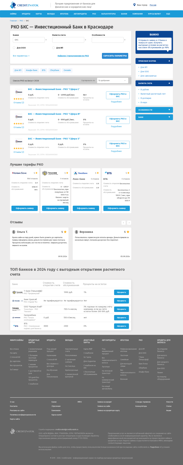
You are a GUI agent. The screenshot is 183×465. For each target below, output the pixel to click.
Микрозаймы (16, 340)
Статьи (168, 406)
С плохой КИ (15, 357)
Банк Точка (143, 364)
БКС (16, 40)
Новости (169, 402)
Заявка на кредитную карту (109, 411)
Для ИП (59, 48)
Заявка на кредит (105, 402)
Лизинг (160, 373)
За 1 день (87, 357)
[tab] (154, 61)
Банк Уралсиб (30, 299)
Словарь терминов (143, 402)
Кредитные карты (33, 341)
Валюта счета (59, 35)
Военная (124, 379)
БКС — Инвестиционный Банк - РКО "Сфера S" (54, 138)
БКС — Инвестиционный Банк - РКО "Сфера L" (53, 89)
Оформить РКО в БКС (117, 95)
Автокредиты (80, 14)
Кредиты (26, 14)
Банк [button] (140, 117)
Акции (168, 411)
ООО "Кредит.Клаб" (33, 307)
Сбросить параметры (115, 55)
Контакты (13, 406)
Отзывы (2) (19, 102)
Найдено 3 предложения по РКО (73, 56)
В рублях (145, 89)
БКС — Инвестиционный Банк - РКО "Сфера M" (54, 114)
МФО (80, 402)
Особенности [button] (145, 110)
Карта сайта (15, 419)
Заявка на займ (104, 406)
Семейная (124, 360)
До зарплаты (15, 361)
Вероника (86, 232)
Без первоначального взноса (109, 360)
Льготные (106, 367)
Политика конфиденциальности (23, 415)
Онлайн (67, 70)
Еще (168, 14)
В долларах (146, 98)
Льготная (124, 355)
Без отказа (14, 349)
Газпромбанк (30, 315)
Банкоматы (56, 411)
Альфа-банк (31, 70)
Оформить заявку (25, 208)
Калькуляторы (108, 14)
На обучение (52, 370)
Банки (124, 14)
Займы (13, 14)
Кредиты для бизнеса (163, 341)
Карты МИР (88, 349)
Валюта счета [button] (145, 83)
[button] (112, 80)
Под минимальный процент (107, 351)
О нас (12, 402)
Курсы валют (154, 14)
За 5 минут (14, 370)
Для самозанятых (149, 76)
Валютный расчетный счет (153, 94)
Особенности (98, 35)
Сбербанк (54, 70)
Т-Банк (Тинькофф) (33, 291)
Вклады (51, 14)
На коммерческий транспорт (108, 379)
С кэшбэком (88, 353)
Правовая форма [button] (147, 61)
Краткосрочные (71, 370)
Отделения (56, 406)
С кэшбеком (33, 384)
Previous (122, 222)
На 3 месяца (70, 366)
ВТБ (43, 70)
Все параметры (20, 56)
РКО (94, 14)
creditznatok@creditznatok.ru (66, 430)
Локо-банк (79, 179)
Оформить (121, 292)
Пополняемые (71, 355)
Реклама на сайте (17, 411)
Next (128, 222)
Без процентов (16, 365)
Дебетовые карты (89, 341)
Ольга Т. (22, 232)
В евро (144, 102)
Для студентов (90, 361)
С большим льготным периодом (32, 357)
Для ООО (21, 48)
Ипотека (64, 14)
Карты (39, 14)
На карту (13, 353)
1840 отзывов (32, 179)
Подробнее (154, 447)
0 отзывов (64, 179)
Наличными (51, 355)
